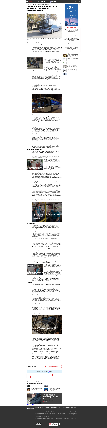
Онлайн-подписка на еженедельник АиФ (66, 407)
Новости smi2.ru (30, 404)
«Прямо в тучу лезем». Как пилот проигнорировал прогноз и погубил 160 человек (71, 39)
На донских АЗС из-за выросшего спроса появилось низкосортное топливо (71, 48)
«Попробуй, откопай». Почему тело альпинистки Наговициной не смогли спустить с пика (73, 74)
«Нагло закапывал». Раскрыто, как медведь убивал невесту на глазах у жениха (73, 63)
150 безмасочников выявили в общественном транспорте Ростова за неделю (36, 386)
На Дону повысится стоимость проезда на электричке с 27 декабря (54, 386)
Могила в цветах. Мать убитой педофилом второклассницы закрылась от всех (71, 30)
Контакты (76, 407)
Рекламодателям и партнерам (40, 408)
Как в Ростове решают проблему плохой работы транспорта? (45, 106)
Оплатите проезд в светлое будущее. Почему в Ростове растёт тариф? (47, 215)
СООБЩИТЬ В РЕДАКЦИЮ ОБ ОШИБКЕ (53, 408)
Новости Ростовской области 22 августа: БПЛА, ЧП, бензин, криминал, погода (71, 35)
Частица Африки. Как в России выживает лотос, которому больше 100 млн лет (73, 70)
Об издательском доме (39, 407)
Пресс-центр (47, 407)
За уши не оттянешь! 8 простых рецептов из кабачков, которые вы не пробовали (73, 55)
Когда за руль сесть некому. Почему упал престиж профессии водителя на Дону (45, 327)
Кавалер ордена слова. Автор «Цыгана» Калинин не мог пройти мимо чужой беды (72, 44)
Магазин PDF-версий (53, 407)
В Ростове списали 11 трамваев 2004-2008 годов (36, 389)
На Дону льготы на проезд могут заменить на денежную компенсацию (54, 389)
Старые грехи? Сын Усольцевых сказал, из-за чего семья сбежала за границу (73, 59)
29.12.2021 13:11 (29, 4)
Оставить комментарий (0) (53, 366)
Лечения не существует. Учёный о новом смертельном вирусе (73, 66)
